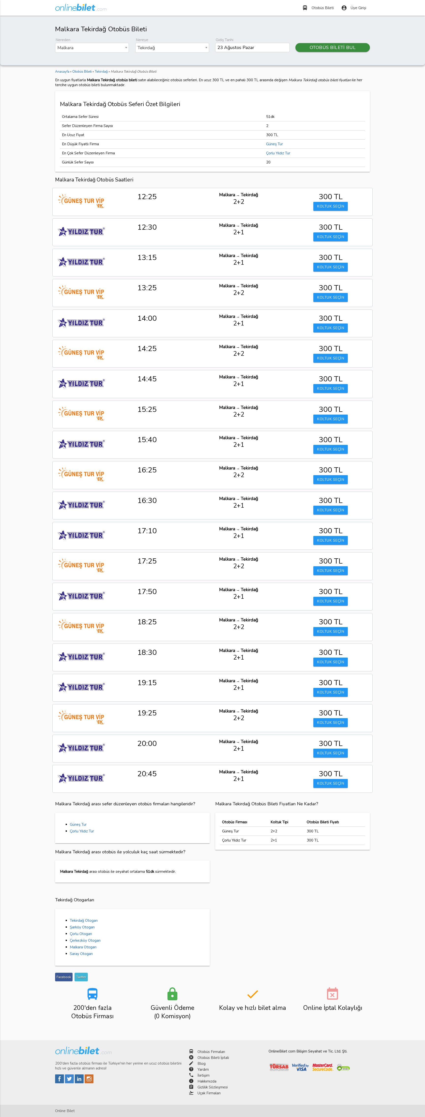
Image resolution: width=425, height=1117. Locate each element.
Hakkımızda (206, 1081)
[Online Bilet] (80, 9)
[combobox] (92, 48)
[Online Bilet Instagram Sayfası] (89, 1082)
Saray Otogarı (81, 953)
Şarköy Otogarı (82, 927)
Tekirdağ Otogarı (84, 920)
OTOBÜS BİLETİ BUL (333, 47)
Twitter (81, 977)
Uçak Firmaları (209, 1093)
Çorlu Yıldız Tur (278, 153)
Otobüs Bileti (318, 8)
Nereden (63, 39)
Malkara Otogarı (83, 947)
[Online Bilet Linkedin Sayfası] (80, 1082)
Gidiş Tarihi (224, 39)
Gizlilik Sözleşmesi (212, 1087)
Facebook (64, 977)
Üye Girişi (353, 8)
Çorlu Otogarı (81, 933)
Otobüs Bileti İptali (213, 1057)
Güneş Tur (274, 144)
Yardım (203, 1069)
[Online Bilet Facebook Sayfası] (60, 1082)
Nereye (142, 39)
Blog (201, 1063)
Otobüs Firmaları (211, 1051)
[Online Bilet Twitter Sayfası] (70, 1082)
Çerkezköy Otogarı (85, 940)
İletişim (203, 1075)
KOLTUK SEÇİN (330, 206)
